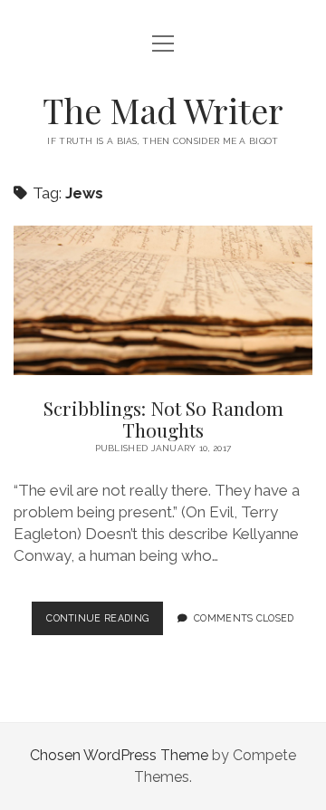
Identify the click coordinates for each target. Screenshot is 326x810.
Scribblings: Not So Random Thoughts (163, 300)
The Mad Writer (163, 110)
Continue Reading (104, 623)
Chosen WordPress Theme (119, 755)
